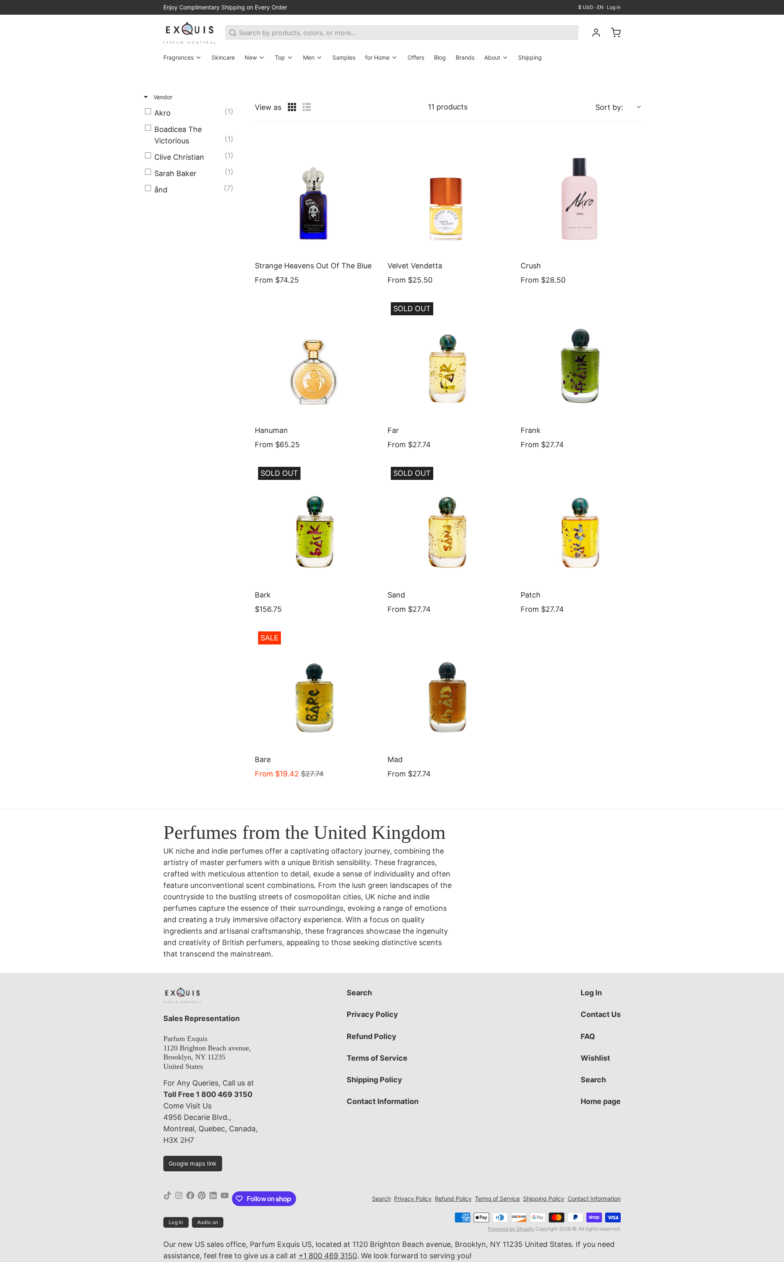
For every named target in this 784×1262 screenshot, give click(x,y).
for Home (377, 57)
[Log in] (593, 33)
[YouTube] (224, 1198)
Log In (591, 992)
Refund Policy (371, 1036)
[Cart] (612, 33)
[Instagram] (179, 1198)
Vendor (162, 97)
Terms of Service (377, 1058)
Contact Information (383, 1101)
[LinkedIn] (213, 1198)
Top (280, 57)
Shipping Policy (374, 1079)
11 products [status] (448, 107)
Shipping (530, 57)
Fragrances (178, 57)
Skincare (223, 57)
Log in (614, 7)
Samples (343, 57)
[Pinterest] (202, 1198)
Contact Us (601, 1014)
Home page (601, 1101)
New (251, 57)
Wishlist (595, 1058)
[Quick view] (366, 246)
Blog (440, 57)
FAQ (588, 1036)
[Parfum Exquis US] (189, 32)
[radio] (292, 107)
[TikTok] (167, 1198)
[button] (617, 107)
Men (308, 57)
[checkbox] (191, 113)
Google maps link (193, 1163)
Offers (416, 57)
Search (359, 992)
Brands (465, 57)
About (492, 57)
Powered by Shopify (511, 1229)
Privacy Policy (372, 1014)
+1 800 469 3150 (327, 1255)
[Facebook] (190, 1198)
